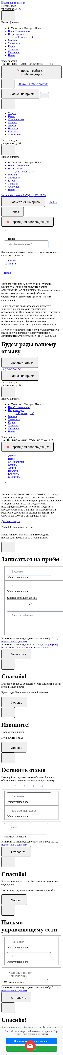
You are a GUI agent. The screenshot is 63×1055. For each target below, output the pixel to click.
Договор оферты (10, 521)
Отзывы (12, 122)
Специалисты (16, 119)
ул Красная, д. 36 (24, 37)
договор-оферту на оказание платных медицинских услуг (29, 646)
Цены (11, 116)
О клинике (14, 134)
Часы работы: (9, 60)
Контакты (13, 131)
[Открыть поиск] (7, 84)
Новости (13, 128)
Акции (12, 125)
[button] (13, 2)
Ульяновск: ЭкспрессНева (26, 28)
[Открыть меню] (44, 95)
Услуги (12, 113)
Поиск (11, 238)
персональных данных (14, 641)
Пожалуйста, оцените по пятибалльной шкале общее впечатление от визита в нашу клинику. (28, 779)
